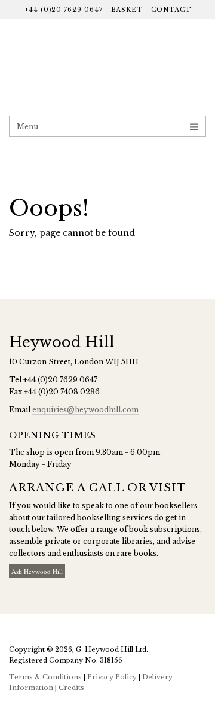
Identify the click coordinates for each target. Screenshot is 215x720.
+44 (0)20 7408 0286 (62, 391)
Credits (71, 687)
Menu (27, 126)
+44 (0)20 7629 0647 (63, 10)
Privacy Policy (112, 677)
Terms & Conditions (45, 677)
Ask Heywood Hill (37, 571)
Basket (127, 10)
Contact (171, 10)
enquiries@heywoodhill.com (85, 409)
